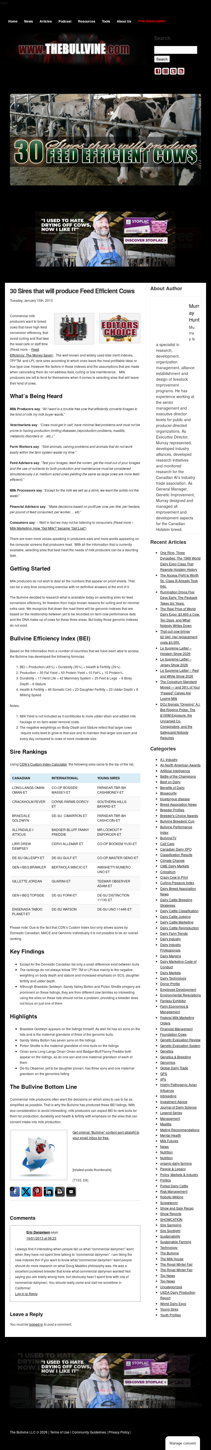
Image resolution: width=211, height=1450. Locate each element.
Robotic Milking (171, 1196)
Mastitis (165, 1124)
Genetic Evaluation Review (180, 1039)
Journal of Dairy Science (178, 1107)
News (28, 21)
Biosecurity (168, 793)
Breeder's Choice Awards (179, 815)
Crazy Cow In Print (174, 877)
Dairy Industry (170, 938)
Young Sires (169, 1309)
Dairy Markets (170, 972)
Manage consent (183, 1443)
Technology (168, 1247)
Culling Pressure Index (177, 882)
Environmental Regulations (180, 995)
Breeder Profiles (172, 809)
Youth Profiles (170, 1314)
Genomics (167, 1062)
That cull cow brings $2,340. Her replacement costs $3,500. (178, 637)
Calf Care (167, 843)
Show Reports (170, 1213)
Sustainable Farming (175, 1241)
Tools (106, 21)
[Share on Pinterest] (37, 1192)
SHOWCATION (171, 1219)
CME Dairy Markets (174, 866)
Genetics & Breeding (175, 1056)
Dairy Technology (173, 978)
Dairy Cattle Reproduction (179, 927)
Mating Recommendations (179, 1129)
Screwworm (169, 1202)
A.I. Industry (168, 759)
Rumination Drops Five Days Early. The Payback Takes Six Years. (178, 597)
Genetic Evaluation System (180, 1045)
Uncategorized (171, 1286)
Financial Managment (176, 1028)
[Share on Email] (71, 1192)
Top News (167, 1275)
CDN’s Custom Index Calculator (43, 764)
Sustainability (170, 1236)
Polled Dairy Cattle (174, 1185)
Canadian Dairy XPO (175, 849)
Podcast (65, 21)
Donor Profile (170, 983)
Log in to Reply (26, 1293)
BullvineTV (168, 837)
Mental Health (170, 1135)
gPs (163, 1079)
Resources (86, 21)
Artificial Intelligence (175, 770)
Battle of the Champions (178, 776)
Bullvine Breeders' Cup (177, 821)
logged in (36, 1324)
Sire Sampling (170, 1225)
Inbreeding (168, 1095)
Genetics (166, 1051)
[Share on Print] (60, 1192)
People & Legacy (173, 1168)
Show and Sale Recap (177, 1208)
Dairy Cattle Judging (175, 916)
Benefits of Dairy (172, 787)
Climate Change (172, 860)
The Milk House (172, 1258)
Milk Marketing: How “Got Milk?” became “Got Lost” (47, 528)
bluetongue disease (175, 798)
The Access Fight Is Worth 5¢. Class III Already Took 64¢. (179, 581)
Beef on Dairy (170, 781)
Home (13, 21)
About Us (124, 21)
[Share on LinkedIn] (49, 1192)
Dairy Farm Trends (174, 933)
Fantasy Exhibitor (173, 1000)
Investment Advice (173, 1101)
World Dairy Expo (173, 1303)
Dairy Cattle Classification (179, 910)
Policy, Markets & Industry (179, 1174)
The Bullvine (169, 1253)
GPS (163, 1073)
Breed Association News (178, 804)
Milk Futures (169, 1140)
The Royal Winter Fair (176, 1264)
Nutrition (166, 1152)
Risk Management (173, 1191)
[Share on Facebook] (15, 1192)
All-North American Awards (180, 765)
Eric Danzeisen (38, 1232)
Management (170, 1118)
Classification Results (176, 854)
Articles (46, 21)
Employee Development (178, 989)
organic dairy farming (176, 1163)
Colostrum (168, 871)
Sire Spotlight (170, 1230)
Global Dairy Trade (174, 1067)
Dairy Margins (170, 955)
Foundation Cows (173, 1034)
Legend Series (171, 1112)
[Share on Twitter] (26, 1192)
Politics (165, 1180)
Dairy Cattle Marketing (176, 922)
